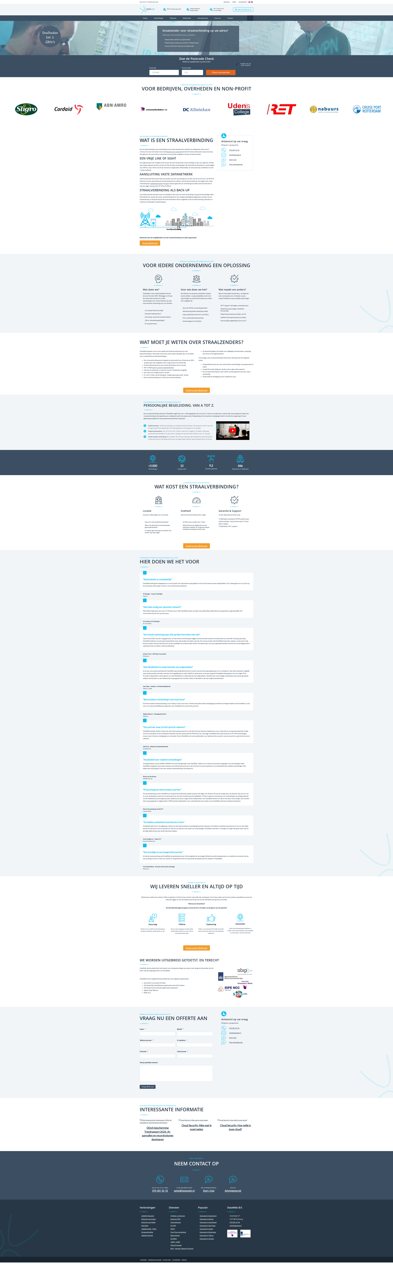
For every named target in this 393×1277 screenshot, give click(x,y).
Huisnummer (186, 68)
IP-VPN (173, 1226)
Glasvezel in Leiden (206, 1229)
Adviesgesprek (233, 1191)
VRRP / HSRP (175, 1242)
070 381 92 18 (234, 150)
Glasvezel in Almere (206, 1219)
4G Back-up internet (178, 1216)
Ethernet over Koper (148, 1219)
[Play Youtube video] (232, 430)
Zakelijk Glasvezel (147, 1216)
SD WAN (174, 1239)
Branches (227, 2)
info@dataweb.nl (235, 155)
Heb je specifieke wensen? (149, 1062)
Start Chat (232, 160)
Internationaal (176, 1222)
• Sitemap (184, 1260)
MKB (234, 2)
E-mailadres (182, 1040)
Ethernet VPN (175, 1219)
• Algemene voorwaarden (155, 1260)
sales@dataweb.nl (184, 1191)
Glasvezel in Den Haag (207, 1226)
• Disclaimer (143, 1260)
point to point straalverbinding (163, 368)
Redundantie (175, 1235)
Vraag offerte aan (150, 243)
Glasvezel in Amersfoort (208, 1216)
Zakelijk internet (147, 1235)
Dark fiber (144, 1226)
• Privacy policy (167, 1260)
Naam (143, 1029)
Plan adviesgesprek (236, 164)
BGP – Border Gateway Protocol (182, 1248)
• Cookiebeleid (176, 1260)
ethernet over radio (172, 152)
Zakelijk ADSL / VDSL (148, 1229)
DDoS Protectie (176, 1245)
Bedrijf (180, 1029)
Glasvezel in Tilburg (206, 1235)
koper (166, 183)
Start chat (208, 1191)
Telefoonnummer (146, 1040)
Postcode (152, 68)
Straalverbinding (147, 1232)
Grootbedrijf (243, 2)
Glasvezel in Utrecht (207, 1239)
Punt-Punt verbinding (178, 1232)
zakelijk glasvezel (156, 183)
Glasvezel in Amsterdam (208, 1222)
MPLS (173, 1229)
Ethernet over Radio (148, 1222)
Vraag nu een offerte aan (196, 390)
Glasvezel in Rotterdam (208, 1232)
